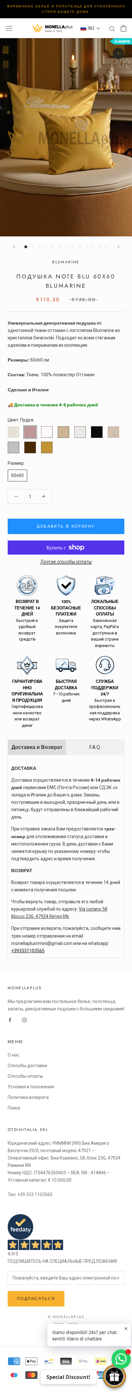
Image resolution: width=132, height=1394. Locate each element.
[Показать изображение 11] (93, 246)
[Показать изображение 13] (106, 246)
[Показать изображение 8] (72, 246)
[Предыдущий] (14, 246)
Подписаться (36, 1299)
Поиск (14, 1107)
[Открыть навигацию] (9, 28)
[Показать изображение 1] (25, 246)
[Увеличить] (118, 53)
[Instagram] (24, 1020)
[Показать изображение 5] (52, 246)
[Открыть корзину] (123, 28)
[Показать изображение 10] (86, 246)
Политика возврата (28, 1097)
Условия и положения (31, 1086)
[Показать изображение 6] (59, 246)
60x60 (17, 475)
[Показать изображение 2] (32, 246)
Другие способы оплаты (66, 561)
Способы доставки (27, 1065)
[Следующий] (119, 246)
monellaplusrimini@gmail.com (41, 943)
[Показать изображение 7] (66, 246)
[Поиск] (112, 28)
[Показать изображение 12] (99, 246)
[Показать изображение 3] (39, 246)
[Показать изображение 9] (79, 246)
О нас (13, 1055)
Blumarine (66, 262)
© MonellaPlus (66, 1316)
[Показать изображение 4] (46, 246)
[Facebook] (10, 1020)
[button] (90, 28)
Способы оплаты (25, 1076)
